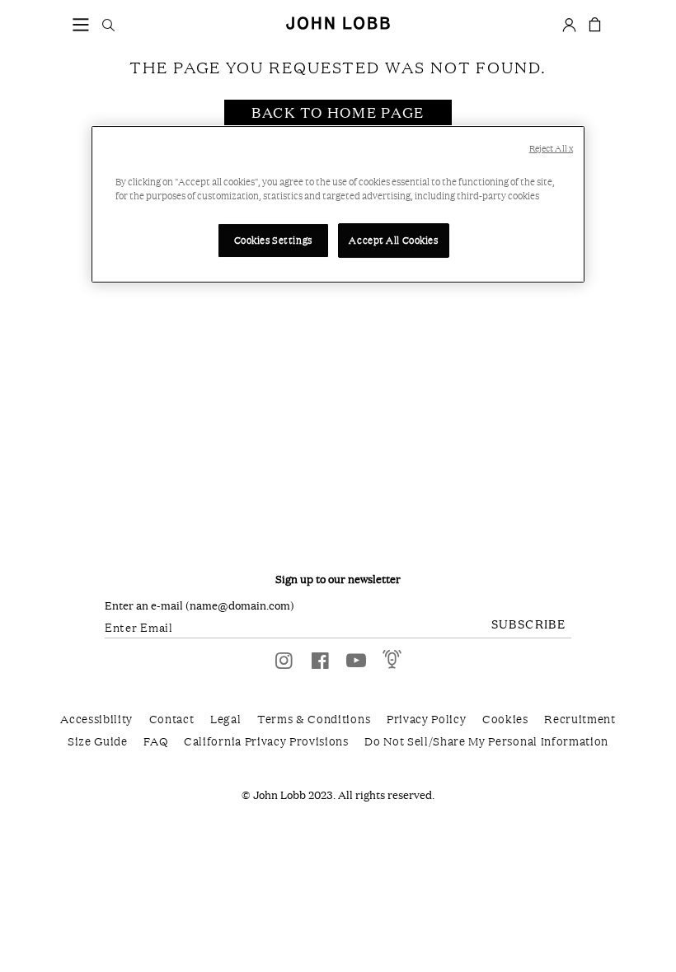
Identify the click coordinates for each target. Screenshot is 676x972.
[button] (81, 23)
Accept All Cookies (393, 239)
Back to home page (338, 112)
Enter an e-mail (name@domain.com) (199, 605)
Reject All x (551, 148)
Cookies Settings (273, 239)
